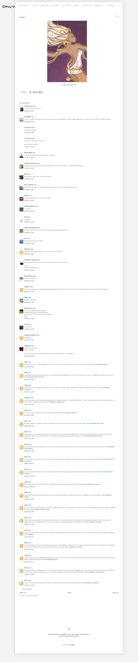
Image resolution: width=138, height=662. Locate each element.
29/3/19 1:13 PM (29, 524)
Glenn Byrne (28, 308)
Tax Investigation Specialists (95, 423)
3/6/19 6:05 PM (28, 549)
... (118, 5)
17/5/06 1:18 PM (29, 168)
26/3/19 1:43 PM (29, 512)
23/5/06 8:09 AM (29, 254)
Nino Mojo (27, 117)
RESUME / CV (99, 5)
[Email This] (33, 92)
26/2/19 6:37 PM (29, 451)
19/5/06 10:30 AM (29, 211)
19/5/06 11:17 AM (29, 222)
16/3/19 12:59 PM (29, 476)
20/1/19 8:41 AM (29, 379)
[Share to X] (38, 92)
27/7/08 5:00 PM (29, 356)
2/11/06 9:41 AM (29, 340)
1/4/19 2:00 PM (28, 537)
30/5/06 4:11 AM (29, 318)
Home (69, 592)
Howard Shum (28, 276)
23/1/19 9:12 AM (29, 392)
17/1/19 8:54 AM (29, 367)
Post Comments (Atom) (32, 595)
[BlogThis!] (35, 92)
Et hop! (22, 17)
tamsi (26, 362)
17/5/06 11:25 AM (29, 157)
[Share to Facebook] (40, 92)
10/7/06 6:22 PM (29, 329)
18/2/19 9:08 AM (29, 415)
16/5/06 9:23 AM (29, 111)
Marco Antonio (28, 185)
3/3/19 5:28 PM (28, 463)
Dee (25, 238)
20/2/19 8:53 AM (29, 426)
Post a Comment (27, 589)
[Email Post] (30, 92)
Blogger (72, 645)
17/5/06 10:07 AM (29, 147)
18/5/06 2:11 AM (29, 190)
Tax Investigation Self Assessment (34, 377)
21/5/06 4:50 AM (29, 232)
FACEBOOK (45, 5)
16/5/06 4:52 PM (29, 122)
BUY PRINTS (66, 5)
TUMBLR (35, 5)
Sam (25, 217)
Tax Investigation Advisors (100, 364)
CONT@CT (110, 5)
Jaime (26, 195)
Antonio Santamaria (30, 163)
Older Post (115, 592)
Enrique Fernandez (30, 335)
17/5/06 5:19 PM (29, 179)
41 (117, 16)
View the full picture (69, 85)
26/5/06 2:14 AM (29, 291)
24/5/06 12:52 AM (29, 270)
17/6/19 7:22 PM (29, 585)
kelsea (26, 324)
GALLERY (55, 5)
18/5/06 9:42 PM (29, 200)
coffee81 (27, 287)
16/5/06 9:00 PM (29, 132)
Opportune (27, 346)
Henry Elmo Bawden (30, 228)
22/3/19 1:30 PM (29, 499)
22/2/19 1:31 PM (29, 438)
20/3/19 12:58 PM (29, 487)
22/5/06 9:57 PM (29, 243)
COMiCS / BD (86, 5)
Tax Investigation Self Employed (55, 402)
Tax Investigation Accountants (91, 484)
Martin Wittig (28, 152)
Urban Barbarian (29, 206)
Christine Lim (28, 106)
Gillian (26, 297)
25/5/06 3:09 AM (29, 281)
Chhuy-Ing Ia (71, 634)
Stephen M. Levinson (30, 260)
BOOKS (76, 5)
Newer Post (22, 592)
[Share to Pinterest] (42, 92)
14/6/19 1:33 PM (29, 574)
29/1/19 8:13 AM (29, 404)
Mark (25, 174)
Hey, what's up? (24, 5)
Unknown (27, 249)
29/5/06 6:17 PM (29, 302)
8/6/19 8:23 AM (28, 562)
